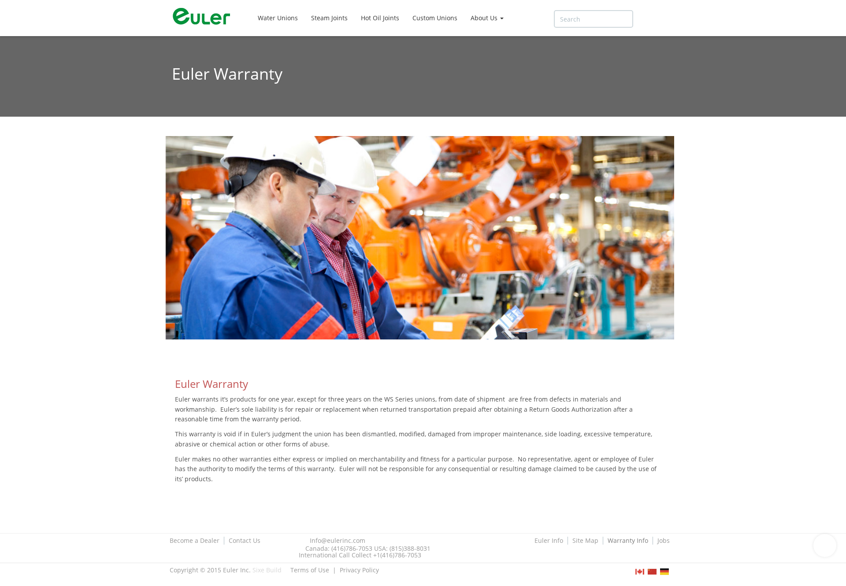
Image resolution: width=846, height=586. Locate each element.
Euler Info (548, 541)
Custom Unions (434, 18)
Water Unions (278, 18)
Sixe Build (267, 570)
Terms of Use (309, 570)
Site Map (585, 541)
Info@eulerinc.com (337, 540)
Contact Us (244, 541)
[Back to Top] (824, 545)
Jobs (663, 541)
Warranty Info (628, 541)
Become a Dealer (194, 541)
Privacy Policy (359, 570)
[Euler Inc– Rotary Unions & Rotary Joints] (205, 17)
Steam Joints (329, 18)
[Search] (646, 19)
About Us (485, 18)
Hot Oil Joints (380, 18)
